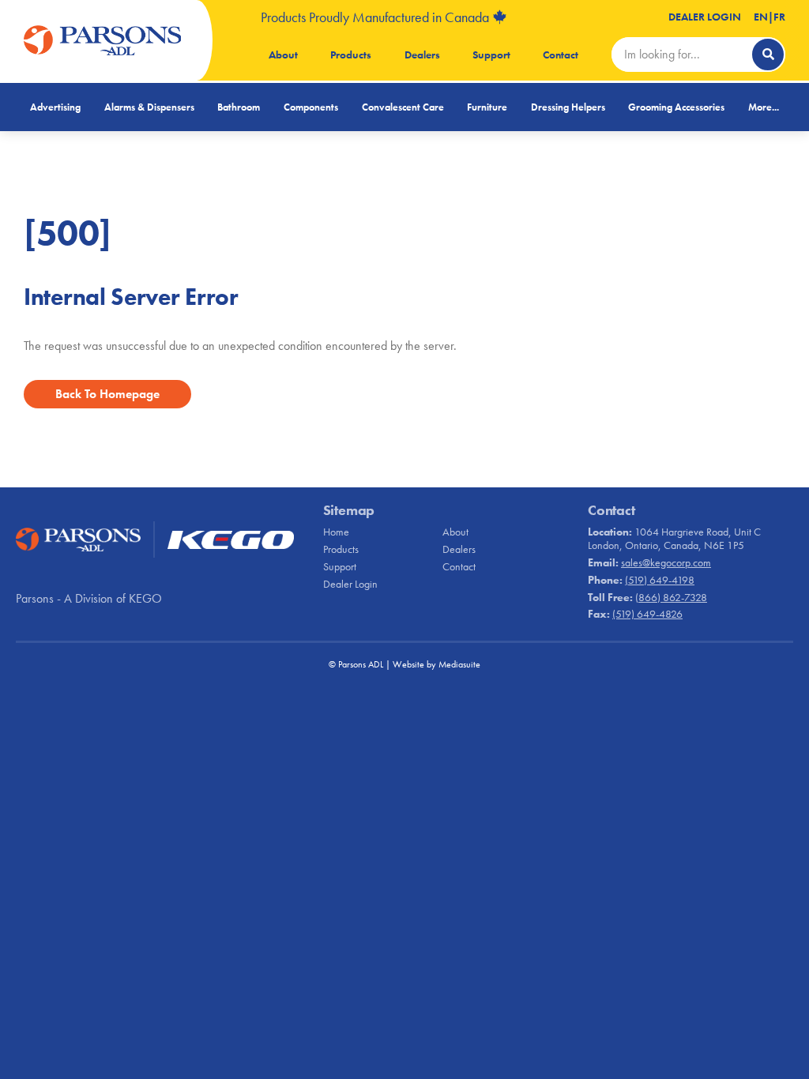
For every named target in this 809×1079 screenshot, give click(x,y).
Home (336, 531)
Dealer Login (704, 16)
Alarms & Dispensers (149, 107)
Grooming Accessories (676, 107)
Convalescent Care (403, 107)
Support (491, 54)
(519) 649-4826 (647, 614)
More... (763, 107)
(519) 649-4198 (659, 580)
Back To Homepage (107, 393)
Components (311, 107)
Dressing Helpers (568, 107)
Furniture (487, 107)
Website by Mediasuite (436, 664)
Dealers (422, 54)
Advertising (55, 107)
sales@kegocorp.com (666, 562)
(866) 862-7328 (671, 597)
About (283, 54)
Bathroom (238, 107)
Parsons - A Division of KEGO (89, 598)
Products (350, 54)
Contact (560, 54)
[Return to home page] (103, 40)
